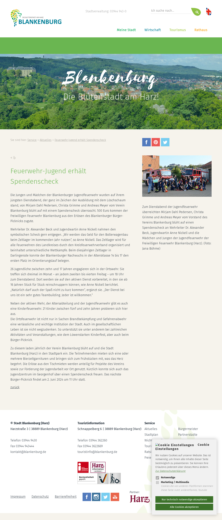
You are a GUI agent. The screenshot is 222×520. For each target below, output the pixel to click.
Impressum (17, 497)
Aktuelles (46, 140)
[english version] (209, 11)
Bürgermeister (188, 429)
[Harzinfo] (140, 497)
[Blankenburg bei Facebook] (87, 497)
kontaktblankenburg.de (28, 452)
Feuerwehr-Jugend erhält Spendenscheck (80, 140)
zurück (14, 387)
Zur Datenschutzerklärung (170, 471)
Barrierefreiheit (65, 497)
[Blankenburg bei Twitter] (106, 497)
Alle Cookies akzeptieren (184, 507)
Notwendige (168, 477)
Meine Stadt (126, 30)
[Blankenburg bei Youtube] (115, 497)
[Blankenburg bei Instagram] (96, 497)
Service (32, 140)
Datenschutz (40, 497)
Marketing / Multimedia (175, 482)
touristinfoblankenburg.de (97, 452)
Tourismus (177, 30)
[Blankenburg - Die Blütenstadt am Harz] (36, 27)
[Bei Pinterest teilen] (156, 145)
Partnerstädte (187, 435)
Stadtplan (151, 435)
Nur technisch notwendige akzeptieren (184, 499)
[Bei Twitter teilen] (165, 145)
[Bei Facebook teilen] (147, 145)
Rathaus (200, 30)
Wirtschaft (152, 30)
